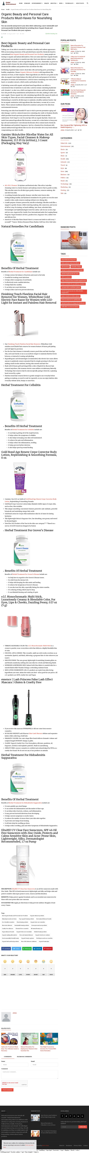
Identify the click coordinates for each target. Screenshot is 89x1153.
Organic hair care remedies (38, 922)
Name (3, 1061)
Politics (63, 178)
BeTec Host (45, 1145)
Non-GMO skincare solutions (29, 941)
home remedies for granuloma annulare (73, 284)
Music (63, 156)
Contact (85, 1145)
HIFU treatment (66, 277)
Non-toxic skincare (7, 925)
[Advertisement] (29, 994)
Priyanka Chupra (76, 266)
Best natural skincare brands (43, 919)
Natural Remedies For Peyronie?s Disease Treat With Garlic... (78, 47)
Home (21, 3)
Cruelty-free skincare (7, 928)
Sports (63, 152)
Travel (63, 165)
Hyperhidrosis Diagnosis (69, 259)
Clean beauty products (22, 922)
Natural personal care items (9, 919)
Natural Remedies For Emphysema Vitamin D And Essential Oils (29, 1049)
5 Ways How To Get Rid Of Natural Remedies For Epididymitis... (78, 58)
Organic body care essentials (24, 931)
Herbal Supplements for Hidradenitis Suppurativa (72, 291)
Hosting (63, 190)
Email (33, 1061)
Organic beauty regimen (27, 938)
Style (62, 168)
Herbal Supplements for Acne (70, 273)
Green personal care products (39, 925)
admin (15, 1013)
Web (62, 193)
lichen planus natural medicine (70, 263)
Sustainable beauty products (22, 925)
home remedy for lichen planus (71, 296)
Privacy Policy (78, 1145)
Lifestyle (53, 3)
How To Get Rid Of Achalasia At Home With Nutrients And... (49, 1132)
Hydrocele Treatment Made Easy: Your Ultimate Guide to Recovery (10, 1049)
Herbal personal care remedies (44, 938)
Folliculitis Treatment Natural (70, 306)
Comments (8, 1056)
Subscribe (83, 1127)
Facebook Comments (24, 1056)
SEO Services (65, 266)
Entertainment (37, 3)
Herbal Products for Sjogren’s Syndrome (73, 303)
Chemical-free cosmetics (22, 928)
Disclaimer (69, 1145)
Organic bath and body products (10, 941)
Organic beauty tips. (44, 941)
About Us (61, 1145)
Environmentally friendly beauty (10, 938)
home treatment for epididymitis (71, 299)
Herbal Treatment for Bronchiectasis (72, 270)
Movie (63, 149)
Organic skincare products (37, 915)
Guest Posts (80, 3)
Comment (4, 1069)
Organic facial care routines (42, 935)
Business (63, 174)
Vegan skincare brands (8, 931)
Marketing (64, 187)
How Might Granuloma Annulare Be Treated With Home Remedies (48, 1049)
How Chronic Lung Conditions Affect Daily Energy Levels (49, 1116)
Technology (69, 3)
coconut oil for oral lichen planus (71, 287)
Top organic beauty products (26, 919)
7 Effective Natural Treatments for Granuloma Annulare (78, 80)
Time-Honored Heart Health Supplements (74, 280)
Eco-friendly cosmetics (8, 922)
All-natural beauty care (36, 928)
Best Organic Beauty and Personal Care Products (15, 915)
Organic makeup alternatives (9, 935)
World (63, 181)
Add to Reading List (52, 33)
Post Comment (7, 1090)
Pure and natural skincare (26, 935)
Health (46, 3)
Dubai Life (27, 3)
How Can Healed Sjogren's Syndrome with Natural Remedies (78, 91)
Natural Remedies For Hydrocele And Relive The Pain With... (78, 69)
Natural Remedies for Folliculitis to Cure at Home (48, 1124)
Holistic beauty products (40, 931)
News (61, 3)
